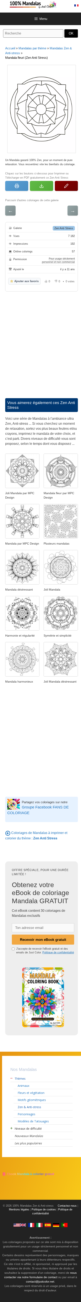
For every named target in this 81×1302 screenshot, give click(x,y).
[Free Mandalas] (20, 1224)
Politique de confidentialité (58, 952)
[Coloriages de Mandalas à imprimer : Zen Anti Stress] (7, 833)
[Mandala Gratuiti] (39, 1224)
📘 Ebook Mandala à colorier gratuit (28, 1174)
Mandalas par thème (32, 48)
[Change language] (76, 5)
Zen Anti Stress (63, 228)
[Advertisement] (40, 340)
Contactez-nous (67, 1205)
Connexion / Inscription (67, 5)
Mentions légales (19, 1209)
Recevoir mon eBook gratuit (43, 939)
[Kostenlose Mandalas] (56, 1224)
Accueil (10, 48)
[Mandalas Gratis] (48, 1224)
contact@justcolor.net (40, 1281)
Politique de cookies (44, 1209)
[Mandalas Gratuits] (31, 1224)
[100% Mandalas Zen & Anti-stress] (44, 4)
